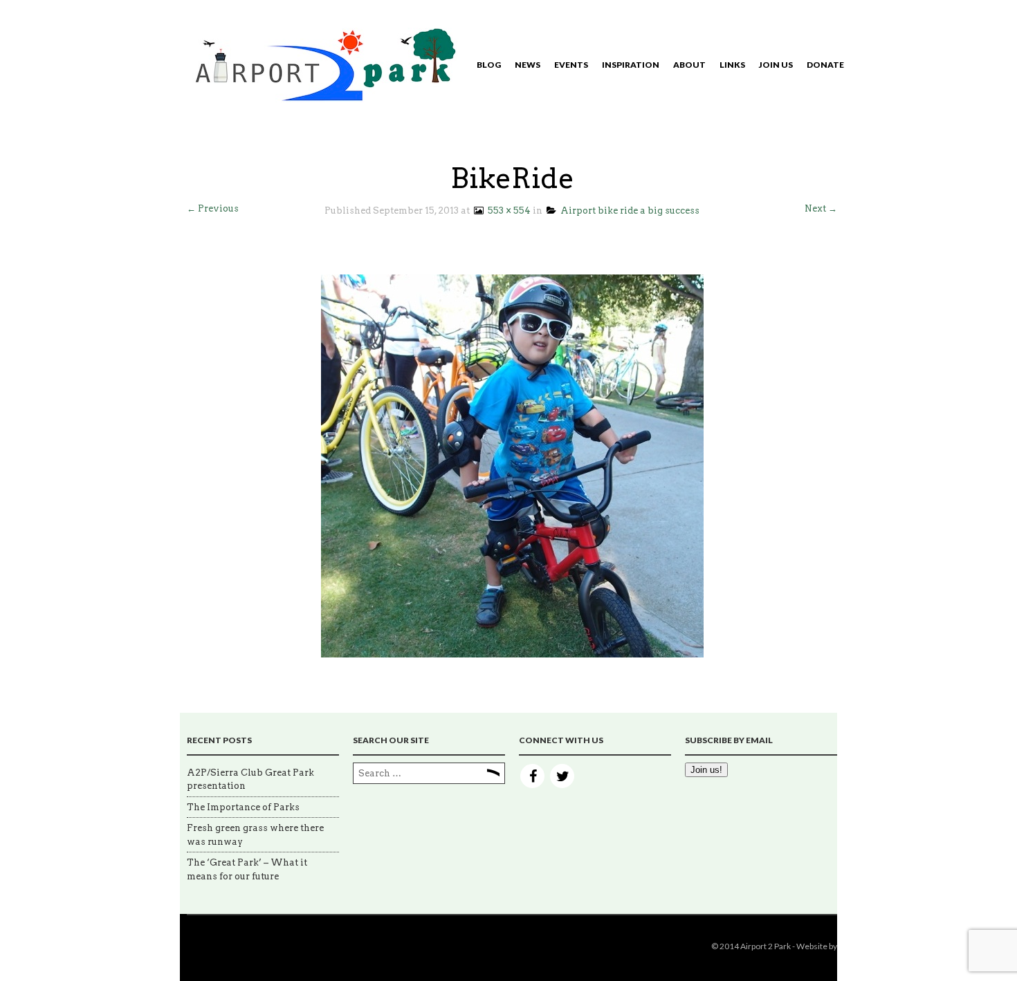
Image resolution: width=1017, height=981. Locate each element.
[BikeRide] (512, 465)
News (527, 64)
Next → (821, 208)
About (689, 64)
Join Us (776, 64)
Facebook (532, 776)
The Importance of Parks (243, 807)
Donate (825, 64)
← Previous (213, 208)
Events (571, 64)
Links (732, 64)
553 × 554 (507, 210)
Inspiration (630, 64)
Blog (489, 64)
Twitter (562, 776)
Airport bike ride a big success (627, 210)
